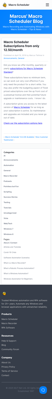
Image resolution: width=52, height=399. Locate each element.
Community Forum (10, 349)
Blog (4, 345)
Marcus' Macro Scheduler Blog (26, 19)
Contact (5, 375)
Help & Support (9, 340)
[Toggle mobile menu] (47, 5)
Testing (7, 202)
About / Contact (10, 243)
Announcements (10, 58)
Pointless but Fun (11, 186)
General (21, 58)
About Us (6, 362)
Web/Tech (8, 223)
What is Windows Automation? (16, 273)
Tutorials (7, 208)
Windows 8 (8, 234)
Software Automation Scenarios (17, 258)
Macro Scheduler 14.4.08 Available (19, 137)
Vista (6, 218)
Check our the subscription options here (23, 123)
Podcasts (8, 181)
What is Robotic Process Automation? (19, 268)
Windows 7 (8, 229)
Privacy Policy (8, 366)
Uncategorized (10, 213)
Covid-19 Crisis (10, 252)
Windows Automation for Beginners (18, 279)
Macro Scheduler (22, 107)
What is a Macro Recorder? (15, 263)
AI (4, 156)
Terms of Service (10, 371)
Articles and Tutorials (12, 247)
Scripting (8, 192)
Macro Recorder (11, 176)
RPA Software (8, 327)
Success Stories (11, 197)
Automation (9, 165)
